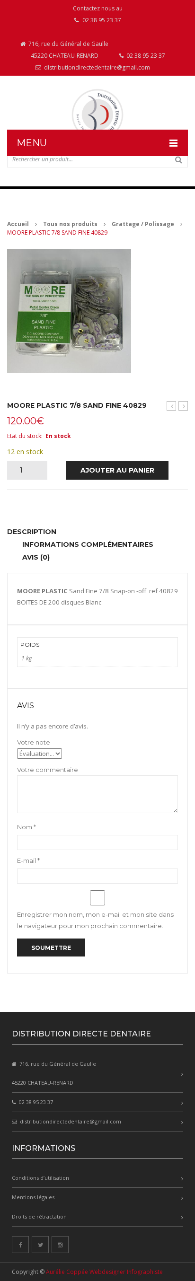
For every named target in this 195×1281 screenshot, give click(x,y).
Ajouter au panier (117, 470)
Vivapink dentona (183, 406)
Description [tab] (31, 531)
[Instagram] (60, 1244)
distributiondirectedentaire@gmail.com (96, 67)
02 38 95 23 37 (145, 56)
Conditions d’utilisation (40, 1177)
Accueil (18, 224)
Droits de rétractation (39, 1216)
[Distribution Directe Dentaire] (97, 114)
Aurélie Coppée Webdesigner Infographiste (104, 1272)
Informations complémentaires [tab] (87, 544)
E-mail (28, 860)
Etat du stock (24, 436)
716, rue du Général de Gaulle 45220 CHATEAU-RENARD (67, 50)
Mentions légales (33, 1197)
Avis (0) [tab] (36, 557)
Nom (26, 827)
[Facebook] (20, 1244)
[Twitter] (40, 1244)
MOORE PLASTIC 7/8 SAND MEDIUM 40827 (171, 406)
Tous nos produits (70, 224)
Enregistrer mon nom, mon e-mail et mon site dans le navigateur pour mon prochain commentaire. (95, 920)
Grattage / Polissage (143, 224)
